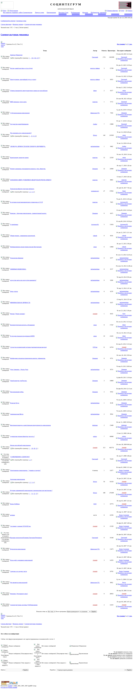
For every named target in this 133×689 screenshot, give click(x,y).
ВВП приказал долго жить (18, 102)
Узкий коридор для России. (18, 380)
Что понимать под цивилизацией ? (21, 133)
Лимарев (124, 113)
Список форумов (6, 24)
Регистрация (14, 10)
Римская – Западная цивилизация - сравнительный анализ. (28, 213)
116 (35, 58)
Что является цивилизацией (18, 582)
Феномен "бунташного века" (19, 593)
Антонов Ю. (124, 202)
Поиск (130, 10)
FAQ (122, 10)
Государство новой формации (19, 124)
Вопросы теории (18, 24)
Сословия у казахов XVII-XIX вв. (20, 526)
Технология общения (16, 258)
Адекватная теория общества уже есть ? (22, 436)
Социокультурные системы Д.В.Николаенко (23, 605)
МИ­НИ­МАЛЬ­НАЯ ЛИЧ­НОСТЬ (20, 302)
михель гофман (95, 68)
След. (130, 44)
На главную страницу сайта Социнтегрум (17, 12)
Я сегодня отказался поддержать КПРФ (22, 336)
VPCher (95, 347)
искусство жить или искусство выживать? (23, 280)
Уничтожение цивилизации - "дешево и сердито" (25, 470)
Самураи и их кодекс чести (18, 571)
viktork (95, 235)
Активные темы (21, 21)
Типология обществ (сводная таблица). (22, 189)
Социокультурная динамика (33, 24)
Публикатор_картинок (98, 12)
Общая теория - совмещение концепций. (22, 235)
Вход (4, 10)
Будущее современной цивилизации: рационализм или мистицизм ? (31, 490)
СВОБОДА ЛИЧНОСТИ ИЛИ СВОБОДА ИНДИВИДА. (28, 146)
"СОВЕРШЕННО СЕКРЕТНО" (20, 457)
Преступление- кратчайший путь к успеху (23, 79)
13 (36, 493)
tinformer (95, 425)
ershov (95, 436)
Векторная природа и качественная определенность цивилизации (30, 425)
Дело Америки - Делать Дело (19, 369)
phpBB (10, 686)
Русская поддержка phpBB (9, 687)
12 (34, 493)
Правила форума (112, 10)
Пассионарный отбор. (17, 392)
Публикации (75, 12)
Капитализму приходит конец (19, 157)
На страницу (121, 44)
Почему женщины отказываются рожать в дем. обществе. (28, 169)
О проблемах (14, 224)
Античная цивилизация (17, 479)
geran (124, 90)
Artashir (95, 314)
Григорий (95, 57)
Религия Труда (14, 403)
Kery (124, 313)
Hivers (95, 135)
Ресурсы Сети (63, 12)
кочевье (12, 515)
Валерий (124, 101)
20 (34, 448)
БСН (95, 504)
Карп (124, 191)
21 (36, 448)
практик (95, 102)
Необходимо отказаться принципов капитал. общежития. (27, 358)
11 (32, 493)
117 (38, 58)
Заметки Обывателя (16, 55)
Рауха (124, 582)
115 (32, 58)
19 (32, 448)
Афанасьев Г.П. (95, 113)
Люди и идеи (39, 12)
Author (95, 124)
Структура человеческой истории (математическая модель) (28, 347)
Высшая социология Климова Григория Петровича (26, 537)
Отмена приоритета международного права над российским (28, 90)
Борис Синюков (124, 470)
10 (35, 136)
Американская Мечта (16, 414)
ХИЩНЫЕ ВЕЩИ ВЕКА (18, 269)
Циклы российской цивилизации (20, 445)
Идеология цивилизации (18, 549)
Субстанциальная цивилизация (19, 113)
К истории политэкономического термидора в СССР (26, 202)
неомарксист (95, 191)
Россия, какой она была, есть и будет (21, 68)
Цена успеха (14, 291)
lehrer (95, 90)
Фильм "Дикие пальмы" (17, 314)
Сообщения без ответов (8, 21)
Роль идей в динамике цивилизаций (21, 560)
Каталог (85, 12)
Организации (51, 12)
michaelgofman (95, 146)
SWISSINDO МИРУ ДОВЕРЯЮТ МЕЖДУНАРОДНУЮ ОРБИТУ (30, 180)
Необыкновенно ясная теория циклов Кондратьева (26, 247)
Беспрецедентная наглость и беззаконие (22, 325)
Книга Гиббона (15, 504)
